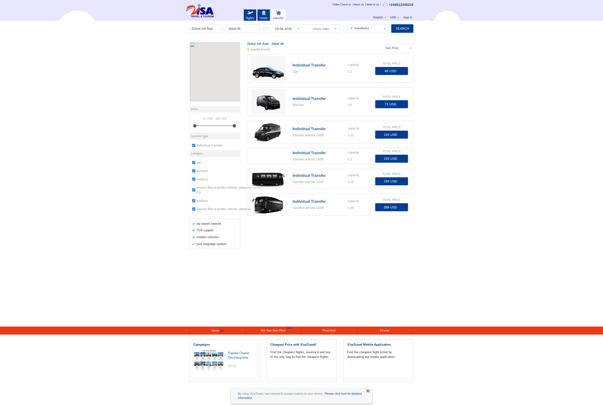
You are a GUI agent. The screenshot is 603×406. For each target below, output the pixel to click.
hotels (264, 18)
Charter (385, 330)
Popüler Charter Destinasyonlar (238, 355)
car (198, 162)
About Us (358, 4)
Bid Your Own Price (274, 330)
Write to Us (373, 4)
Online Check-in (341, 4)
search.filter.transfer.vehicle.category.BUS (217, 209)
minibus (202, 179)
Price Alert (328, 330)
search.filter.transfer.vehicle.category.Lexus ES (217, 190)
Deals (218, 330)
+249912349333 (401, 5)
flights (250, 18)
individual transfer (209, 145)
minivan (202, 171)
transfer (278, 18)
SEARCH (402, 28)
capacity (353, 64)
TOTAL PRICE (392, 63)
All (232, 366)
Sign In (407, 17)
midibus (202, 201)
